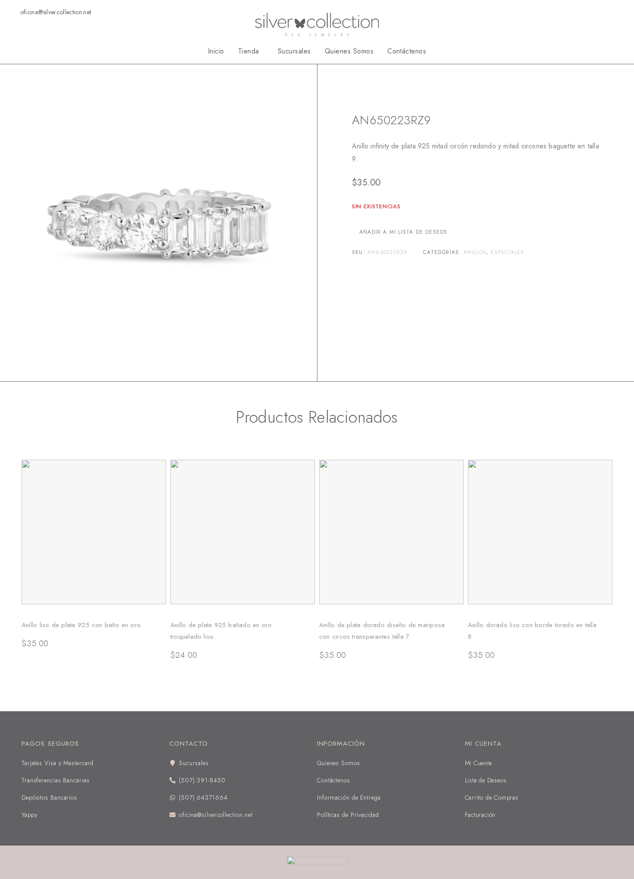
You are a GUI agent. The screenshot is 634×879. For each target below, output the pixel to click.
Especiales (507, 252)
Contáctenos (406, 51)
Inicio (216, 51)
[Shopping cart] (618, 11)
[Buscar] (590, 12)
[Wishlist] (604, 11)
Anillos (385, 93)
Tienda (248, 51)
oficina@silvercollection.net (55, 12)
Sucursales (294, 51)
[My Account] (577, 12)
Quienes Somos (349, 51)
